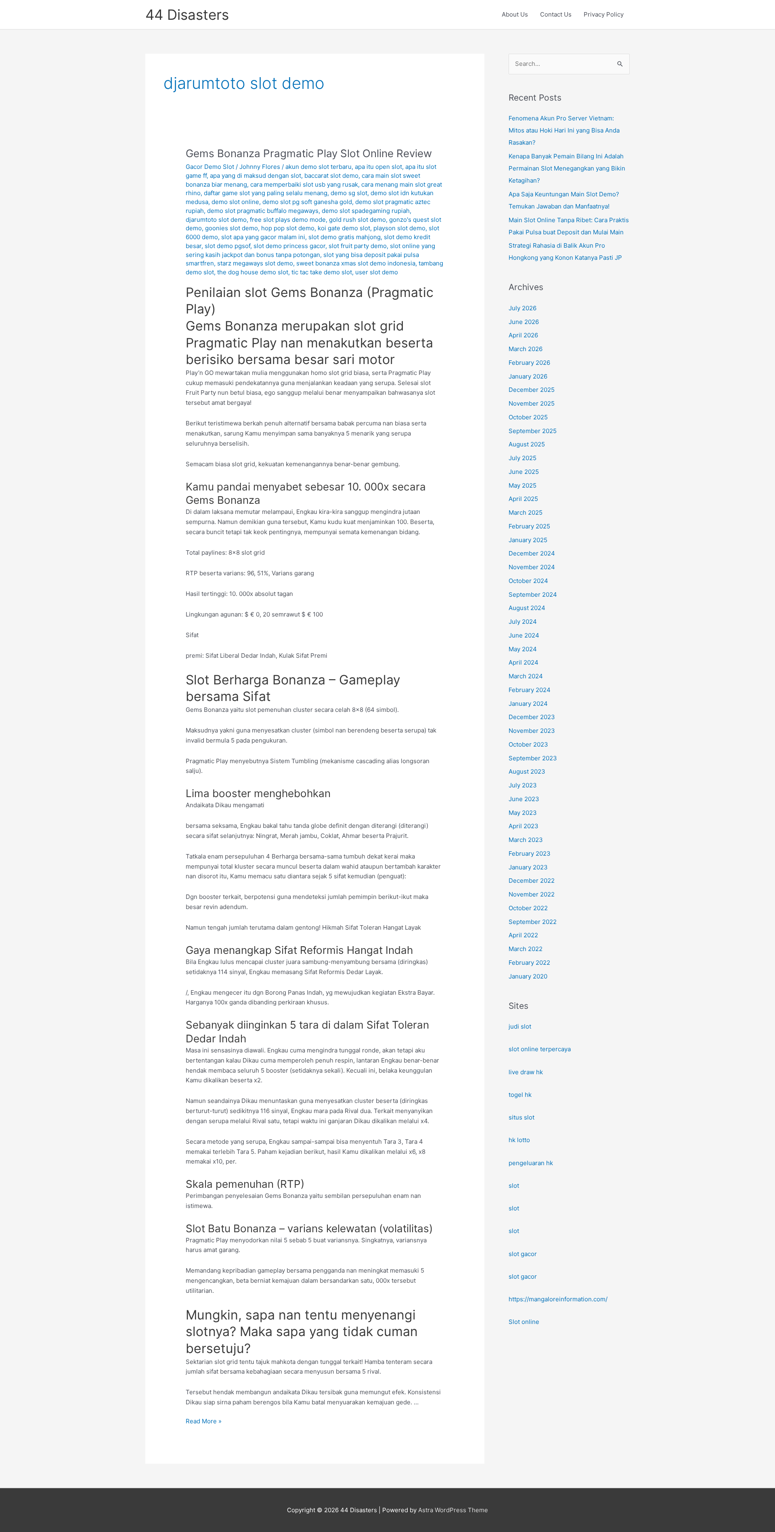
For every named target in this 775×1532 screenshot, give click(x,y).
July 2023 (523, 785)
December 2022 (532, 880)
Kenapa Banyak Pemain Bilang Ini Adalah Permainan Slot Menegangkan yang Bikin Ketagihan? (567, 168)
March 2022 (525, 949)
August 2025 (527, 444)
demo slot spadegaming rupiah (366, 211)
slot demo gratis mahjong (344, 237)
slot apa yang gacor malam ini (263, 237)
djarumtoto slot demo (216, 219)
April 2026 (523, 335)
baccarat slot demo (331, 175)
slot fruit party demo (358, 246)
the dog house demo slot (252, 272)
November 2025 (532, 403)
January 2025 (528, 540)
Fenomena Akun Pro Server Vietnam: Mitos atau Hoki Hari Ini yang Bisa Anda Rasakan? (564, 130)
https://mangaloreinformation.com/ (558, 1299)
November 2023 (532, 730)
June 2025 (524, 472)
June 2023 (524, 799)
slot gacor (523, 1254)
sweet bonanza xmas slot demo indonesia (355, 263)
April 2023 (523, 826)
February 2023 (530, 853)
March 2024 (526, 676)
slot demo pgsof (227, 246)
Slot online (524, 1322)
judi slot (520, 1026)
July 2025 (522, 458)
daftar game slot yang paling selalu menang (265, 193)
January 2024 (528, 703)
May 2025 (522, 485)
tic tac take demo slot (321, 272)
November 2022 (532, 894)
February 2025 (529, 526)
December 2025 (532, 390)
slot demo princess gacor (289, 246)
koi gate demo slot (344, 228)
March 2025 (525, 512)
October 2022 (528, 908)
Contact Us (556, 14)
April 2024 (523, 662)
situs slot (521, 1117)
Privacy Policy (604, 14)
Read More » (204, 1422)
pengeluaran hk (531, 1163)
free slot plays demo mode (288, 219)
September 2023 (533, 758)
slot (514, 1185)
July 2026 (522, 308)
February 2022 (529, 962)
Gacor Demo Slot (210, 166)
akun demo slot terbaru (318, 166)
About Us (515, 14)
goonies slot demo (231, 228)
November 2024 (532, 567)
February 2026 (529, 362)
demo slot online (235, 202)
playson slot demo (399, 228)
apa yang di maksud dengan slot (255, 175)
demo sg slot (349, 193)
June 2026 (524, 322)
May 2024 (523, 649)
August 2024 (527, 608)
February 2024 (530, 690)
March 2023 (526, 840)
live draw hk (526, 1072)
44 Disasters (187, 14)
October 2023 (528, 744)
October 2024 (528, 581)
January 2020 (528, 976)
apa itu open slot (378, 166)
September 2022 (533, 922)
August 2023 (527, 771)
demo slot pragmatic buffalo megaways (262, 211)
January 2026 (528, 376)
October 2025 (528, 417)
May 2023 (523, 813)
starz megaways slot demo (255, 263)
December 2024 (532, 553)
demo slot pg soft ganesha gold (307, 202)
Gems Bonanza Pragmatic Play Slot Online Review (309, 153)
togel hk (520, 1094)
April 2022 (523, 935)
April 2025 (523, 499)
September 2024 (533, 594)
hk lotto (519, 1140)
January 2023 (528, 867)
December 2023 (532, 717)
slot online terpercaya (540, 1049)
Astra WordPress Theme (453, 1510)
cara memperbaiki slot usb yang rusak (304, 184)
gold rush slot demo (357, 219)
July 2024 (523, 621)
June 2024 (524, 635)
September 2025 (533, 431)
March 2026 (525, 349)
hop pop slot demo (287, 228)
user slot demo (376, 272)
